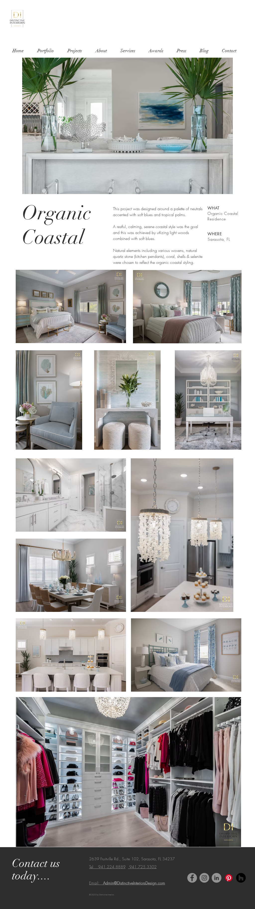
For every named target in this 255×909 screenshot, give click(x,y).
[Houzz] (241, 878)
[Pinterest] (229, 878)
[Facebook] (192, 878)
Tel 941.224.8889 (107, 866)
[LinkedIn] (216, 878)
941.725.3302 (142, 866)
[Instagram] (204, 878)
